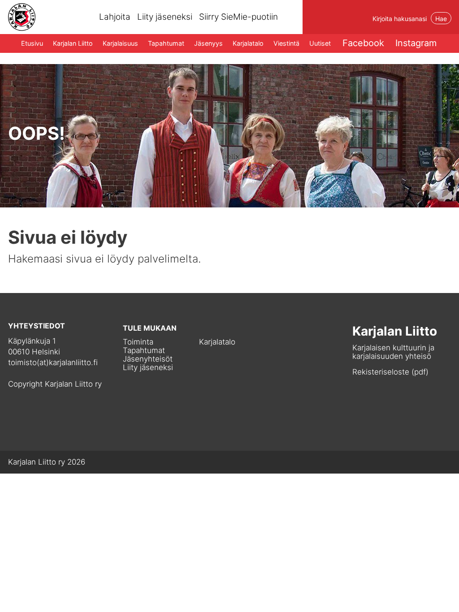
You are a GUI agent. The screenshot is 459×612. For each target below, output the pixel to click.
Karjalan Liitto (73, 43)
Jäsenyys (208, 43)
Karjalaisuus (120, 43)
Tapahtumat (166, 43)
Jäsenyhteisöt (148, 359)
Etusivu (32, 43)
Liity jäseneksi (164, 17)
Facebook (363, 43)
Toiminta (138, 342)
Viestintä (286, 43)
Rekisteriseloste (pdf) (390, 371)
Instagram (416, 43)
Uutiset (320, 43)
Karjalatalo (248, 43)
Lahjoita (114, 17)
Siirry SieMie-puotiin (238, 17)
